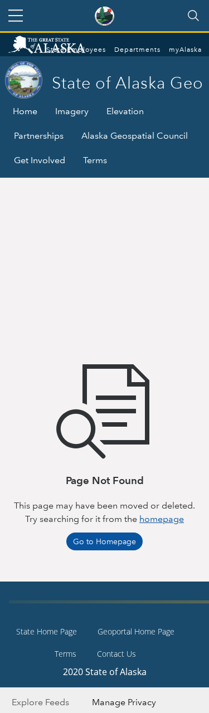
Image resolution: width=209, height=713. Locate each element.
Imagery (72, 111)
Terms (95, 160)
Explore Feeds (40, 702)
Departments (137, 50)
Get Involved (39, 160)
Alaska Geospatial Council (134, 135)
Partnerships (39, 135)
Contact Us (116, 653)
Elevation (125, 111)
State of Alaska (58, 46)
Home (25, 111)
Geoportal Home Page (136, 631)
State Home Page (46, 631)
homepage (161, 519)
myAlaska (185, 50)
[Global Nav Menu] (16, 16)
